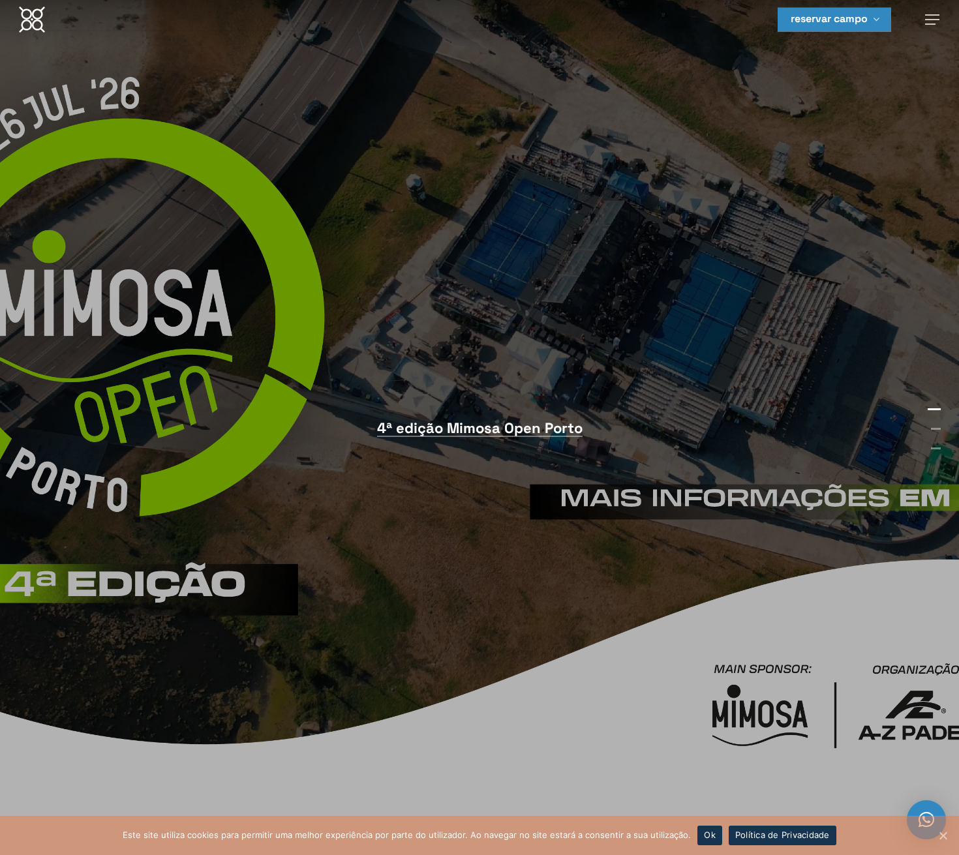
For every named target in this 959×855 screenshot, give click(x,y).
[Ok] (942, 835)
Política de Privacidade (782, 835)
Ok (710, 835)
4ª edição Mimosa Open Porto (480, 428)
